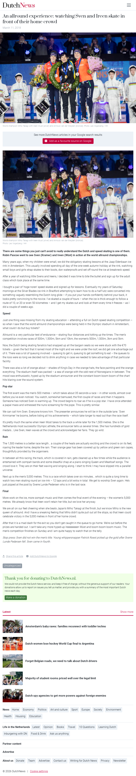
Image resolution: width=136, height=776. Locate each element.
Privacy (105, 760)
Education (35, 716)
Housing (20, 716)
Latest (7, 611)
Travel (71, 727)
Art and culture (59, 709)
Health (8, 716)
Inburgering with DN (15, 733)
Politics (42, 709)
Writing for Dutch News (83, 760)
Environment (113, 709)
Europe (86, 709)
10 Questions (87, 727)
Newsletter (119, 760)
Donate (20, 760)
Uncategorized (12, 565)
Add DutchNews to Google (43, 556)
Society (98, 709)
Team (31, 760)
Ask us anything (59, 733)
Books (60, 727)
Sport (74, 709)
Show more (126, 611)
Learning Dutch (107, 727)
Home (15, 709)
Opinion (48, 727)
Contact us (60, 760)
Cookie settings (39, 771)
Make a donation (16, 597)
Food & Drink (38, 733)
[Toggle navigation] (128, 5)
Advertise (44, 760)
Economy (28, 709)
